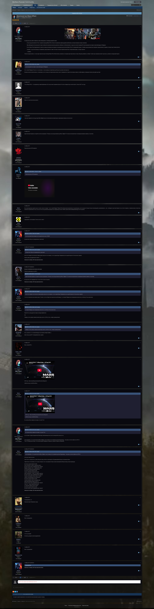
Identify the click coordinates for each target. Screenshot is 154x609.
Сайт (35, 5)
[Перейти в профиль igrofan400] (18, 102)
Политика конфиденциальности (74, 605)
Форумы (14, 7)
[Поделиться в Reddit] (13, 592)
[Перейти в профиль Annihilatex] (18, 85)
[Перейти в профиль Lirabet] (18, 134)
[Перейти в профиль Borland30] (18, 327)
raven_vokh (18, 351)
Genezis (18, 174)
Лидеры (71, 5)
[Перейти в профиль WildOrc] (18, 534)
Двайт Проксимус (18, 69)
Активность (41, 5)
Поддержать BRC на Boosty (77, 13)
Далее (25, 23)
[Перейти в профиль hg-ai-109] (18, 119)
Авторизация (129, 15)
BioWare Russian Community (23, 2)
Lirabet (18, 138)
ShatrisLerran (18, 555)
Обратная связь (85, 605)
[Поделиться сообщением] (140, 26)
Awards (78, 5)
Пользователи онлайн (41, 7)
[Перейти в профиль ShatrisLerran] (18, 550)
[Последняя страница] (27, 23)
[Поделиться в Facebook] (17, 592)
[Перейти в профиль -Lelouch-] (18, 151)
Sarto (18, 208)
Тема (66, 605)
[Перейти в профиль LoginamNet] (18, 501)
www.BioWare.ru (17, 5)
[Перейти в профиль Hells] (18, 219)
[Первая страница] (13, 23)
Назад (16, 23)
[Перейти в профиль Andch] (18, 234)
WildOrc (18, 539)
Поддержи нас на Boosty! (52, 5)
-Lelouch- (18, 157)
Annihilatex (18, 90)
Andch (18, 239)
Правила (26, 7)
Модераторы (32, 7)
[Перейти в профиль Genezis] (18, 170)
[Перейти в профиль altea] (14, 16)
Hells (18, 223)
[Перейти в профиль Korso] (18, 271)
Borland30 (18, 332)
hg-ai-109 (18, 124)
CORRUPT (18, 524)
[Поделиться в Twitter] (15, 592)
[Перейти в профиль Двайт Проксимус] (18, 65)
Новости (30, 17)
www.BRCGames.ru (27, 5)
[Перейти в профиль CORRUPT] (18, 519)
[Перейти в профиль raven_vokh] (18, 346)
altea (35, 64)
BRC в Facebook (64, 5)
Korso (18, 277)
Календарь (20, 7)
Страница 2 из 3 (32, 23)
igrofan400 (18, 108)
